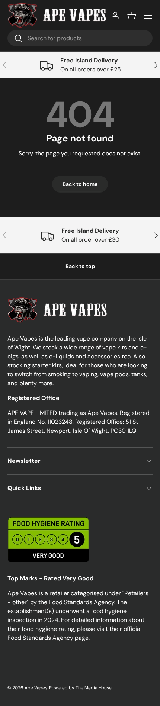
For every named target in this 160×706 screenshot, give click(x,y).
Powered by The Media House (80, 688)
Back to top (80, 266)
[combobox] (80, 38)
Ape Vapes (36, 688)
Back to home (80, 184)
